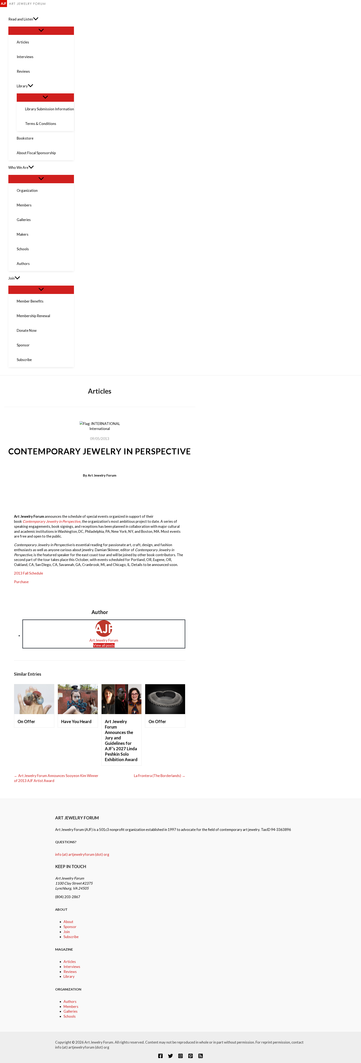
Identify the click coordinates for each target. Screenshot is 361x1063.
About (68, 921)
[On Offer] (34, 713)
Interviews (72, 966)
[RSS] (200, 1057)
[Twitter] (170, 1057)
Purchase (21, 582)
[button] (35, 19)
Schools (70, 1016)
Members (71, 1006)
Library (69, 976)
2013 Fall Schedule (28, 573)
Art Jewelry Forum (102, 475)
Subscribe (71, 937)
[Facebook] (160, 1057)
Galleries (71, 1011)
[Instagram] (180, 1057)
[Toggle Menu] (41, 30)
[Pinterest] (190, 1057)
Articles (70, 961)
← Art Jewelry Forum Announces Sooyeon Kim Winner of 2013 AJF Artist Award (56, 778)
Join (67, 931)
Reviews (70, 971)
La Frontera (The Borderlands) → (159, 775)
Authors (70, 1001)
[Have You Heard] (78, 713)
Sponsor (70, 926)
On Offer (26, 721)
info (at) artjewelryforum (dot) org (82, 854)
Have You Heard (76, 721)
